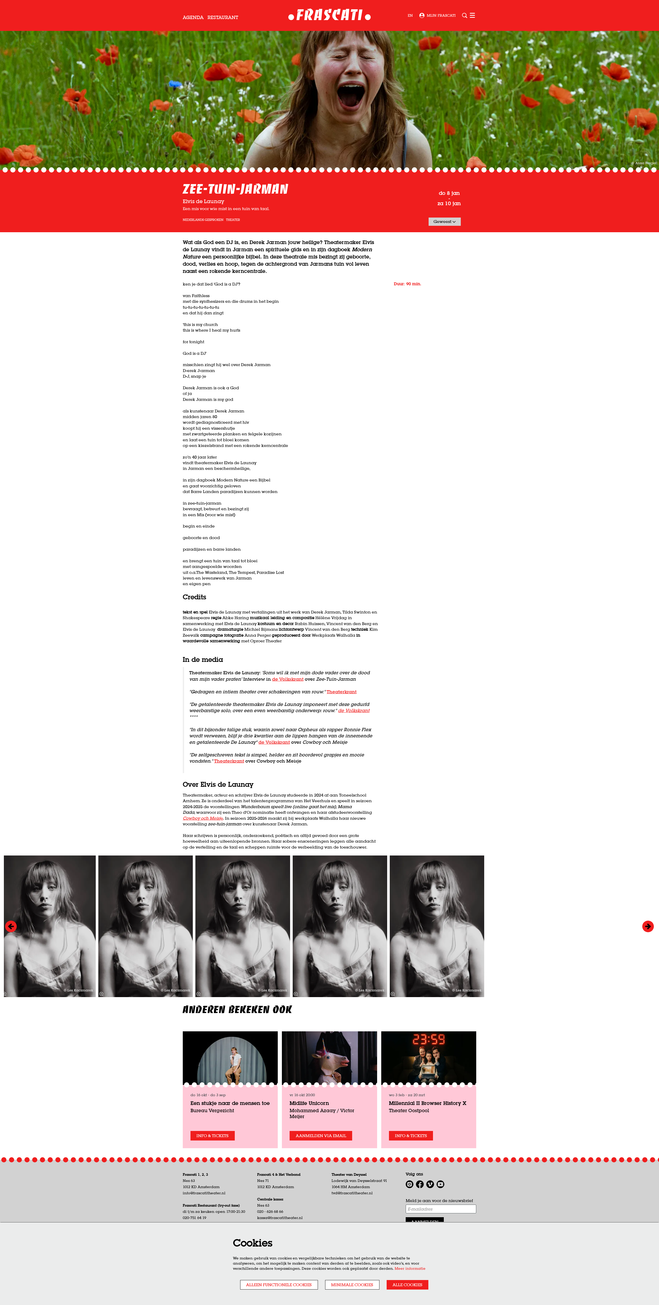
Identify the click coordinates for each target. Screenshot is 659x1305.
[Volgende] (648, 926)
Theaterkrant (342, 692)
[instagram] (409, 1184)
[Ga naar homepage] (329, 15)
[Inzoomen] (295, 994)
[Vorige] (11, 926)
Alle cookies (407, 1284)
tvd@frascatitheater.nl (352, 1193)
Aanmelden (424, 1221)
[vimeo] (430, 1184)
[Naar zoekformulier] (465, 15)
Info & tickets (212, 1135)
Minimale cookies (352, 1284)
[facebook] (420, 1184)
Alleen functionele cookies (279, 1284)
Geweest (442, 221)
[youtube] (440, 1184)
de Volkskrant (288, 679)
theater (233, 219)
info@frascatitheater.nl (204, 1193)
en (410, 15)
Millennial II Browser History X (427, 1103)
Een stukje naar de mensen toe (230, 1103)
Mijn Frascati (441, 15)
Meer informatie (410, 1268)
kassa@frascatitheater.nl (280, 1217)
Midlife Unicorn (309, 1103)
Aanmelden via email (321, 1135)
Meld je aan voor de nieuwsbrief (439, 1200)
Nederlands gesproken (203, 219)
